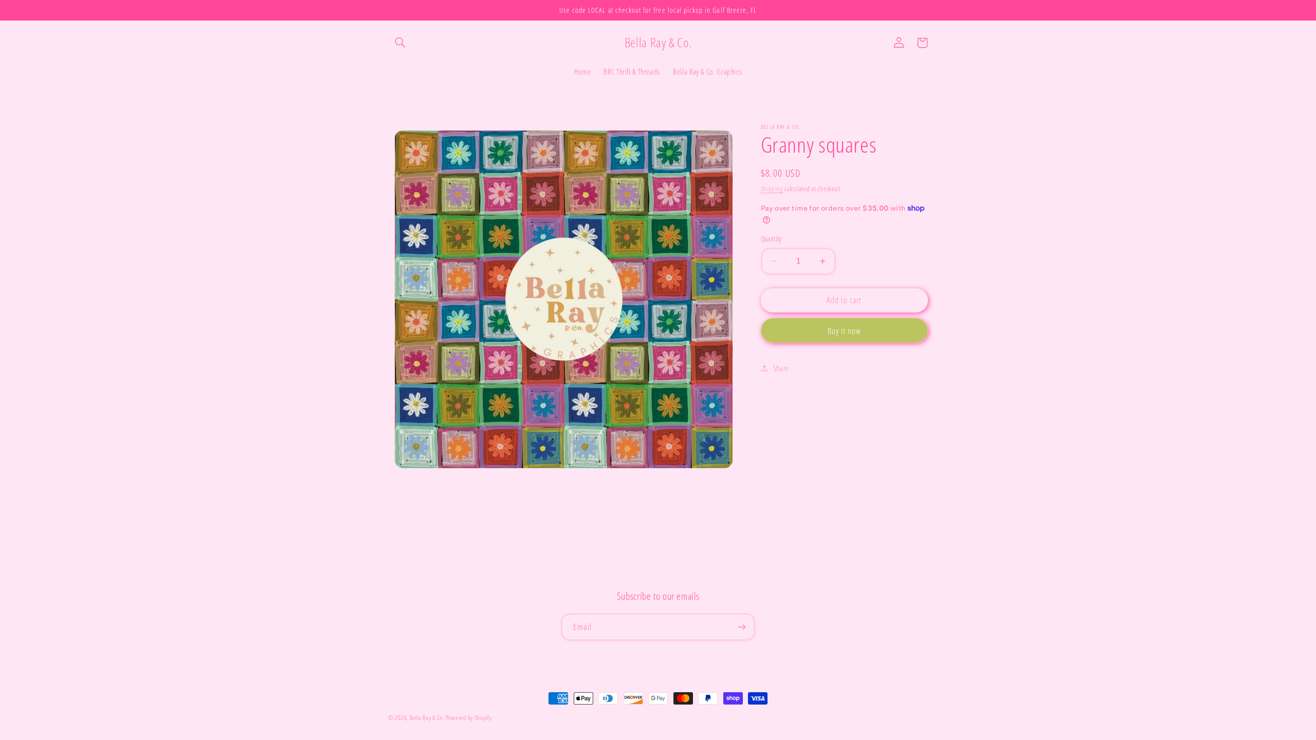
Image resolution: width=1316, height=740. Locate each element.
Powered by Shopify (469, 717)
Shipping (772, 188)
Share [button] (781, 368)
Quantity (771, 239)
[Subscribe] (742, 626)
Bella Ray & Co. (428, 717)
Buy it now (845, 331)
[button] (400, 42)
